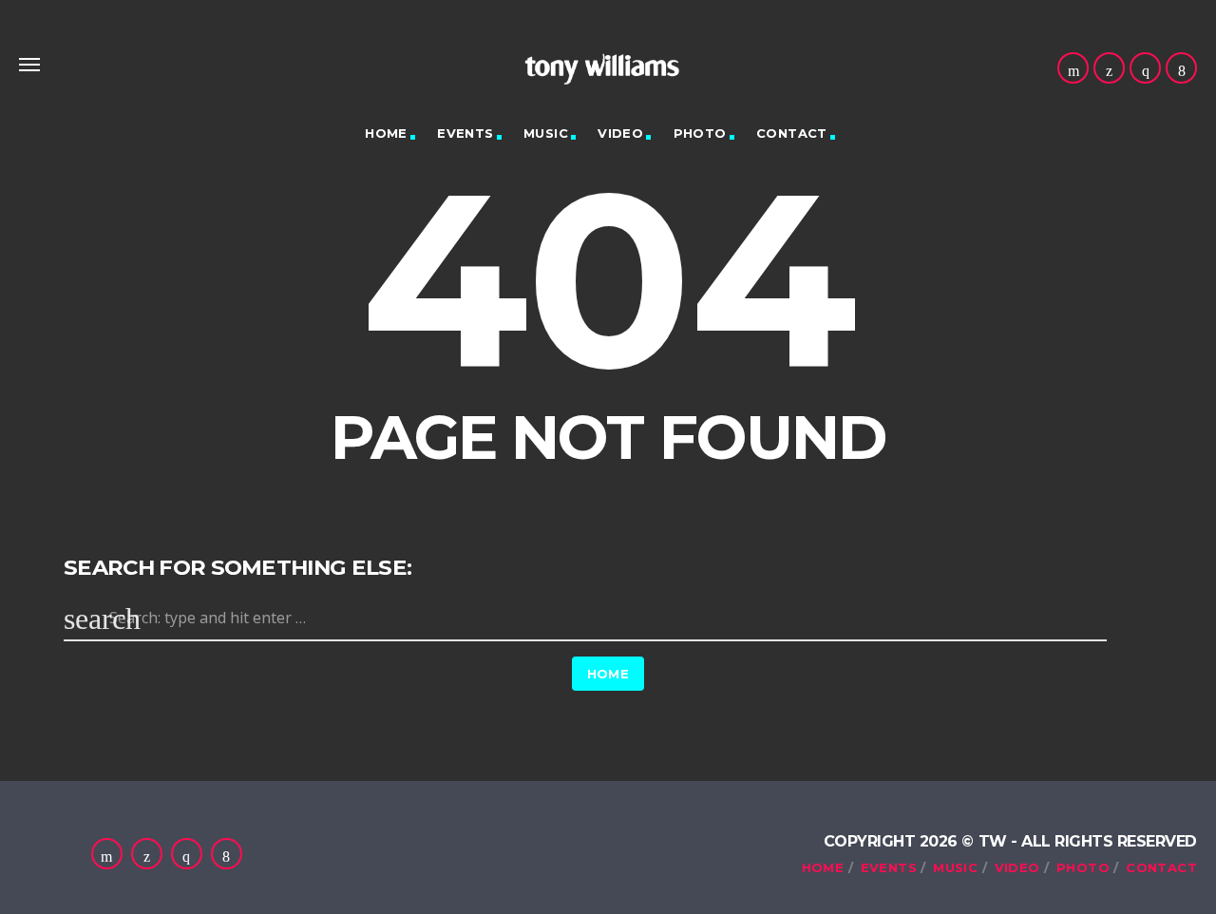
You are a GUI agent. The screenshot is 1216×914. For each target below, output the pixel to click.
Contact (791, 133)
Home (386, 133)
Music (545, 133)
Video (620, 133)
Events (465, 133)
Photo (700, 133)
